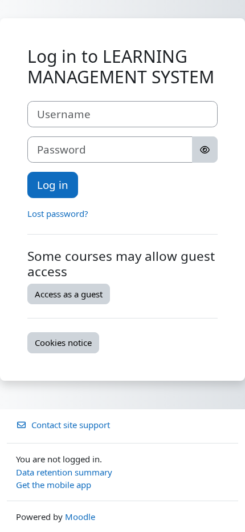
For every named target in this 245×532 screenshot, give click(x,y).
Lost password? (57, 213)
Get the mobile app (53, 484)
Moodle (80, 516)
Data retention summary (64, 472)
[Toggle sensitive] (205, 149)
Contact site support (70, 424)
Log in (52, 185)
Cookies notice (63, 342)
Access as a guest (69, 294)
